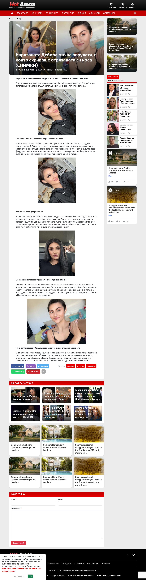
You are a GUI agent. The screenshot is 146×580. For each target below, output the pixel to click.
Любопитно (53, 563)
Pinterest (35, 371)
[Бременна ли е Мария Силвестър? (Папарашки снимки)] (113, 129)
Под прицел (93, 563)
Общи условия (57, 576)
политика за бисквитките (14, 568)
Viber (32, 366)
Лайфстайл (21, 19)
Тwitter (44, 366)
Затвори (19, 576)
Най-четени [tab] (113, 77)
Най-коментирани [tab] (116, 80)
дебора (70, 366)
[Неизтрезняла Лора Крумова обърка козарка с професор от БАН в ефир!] (113, 103)
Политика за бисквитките (109, 576)
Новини (12, 19)
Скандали (67, 563)
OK (30, 576)
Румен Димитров (25, 70)
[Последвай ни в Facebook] (127, 555)
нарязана (91, 366)
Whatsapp (19, 371)
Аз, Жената (79, 563)
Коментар (16, 508)
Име (14, 499)
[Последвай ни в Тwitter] (133, 555)
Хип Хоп (106, 563)
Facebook (18, 366)
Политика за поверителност (80, 576)
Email (60, 499)
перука (80, 366)
